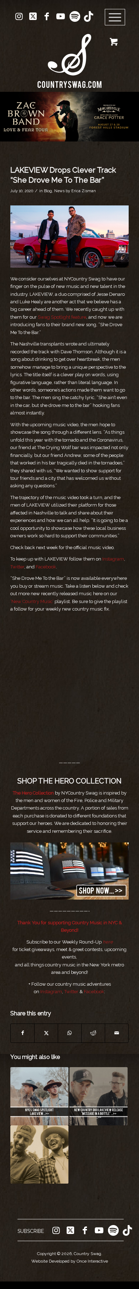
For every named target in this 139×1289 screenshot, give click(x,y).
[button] (69, 116)
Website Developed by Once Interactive (69, 1261)
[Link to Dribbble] (88, 16)
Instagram (113, 559)
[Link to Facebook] (47, 16)
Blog (48, 191)
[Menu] (115, 17)
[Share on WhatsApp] (69, 1033)
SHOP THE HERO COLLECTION (69, 781)
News (59, 191)
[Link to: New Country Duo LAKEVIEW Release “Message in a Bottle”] (99, 1096)
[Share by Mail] (116, 1033)
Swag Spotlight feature (62, 317)
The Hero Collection (34, 793)
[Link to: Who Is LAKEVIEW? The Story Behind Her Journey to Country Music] (39, 1096)
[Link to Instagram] (19, 16)
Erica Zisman (83, 191)
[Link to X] (33, 16)
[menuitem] (117, 17)
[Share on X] (46, 1033)
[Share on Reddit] (93, 1033)
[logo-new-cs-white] (69, 55)
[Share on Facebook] (22, 1033)
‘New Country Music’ (31, 601)
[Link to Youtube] (61, 16)
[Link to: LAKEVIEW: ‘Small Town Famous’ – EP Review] (39, 1154)
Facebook (46, 566)
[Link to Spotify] (74, 16)
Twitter (17, 566)
